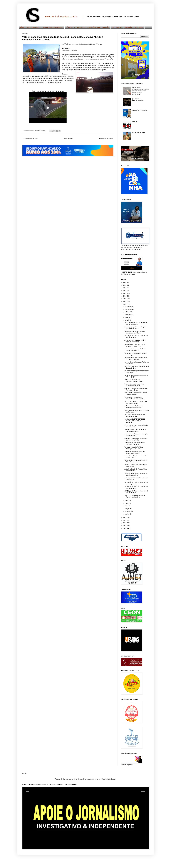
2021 (125, 296)
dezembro (128, 306)
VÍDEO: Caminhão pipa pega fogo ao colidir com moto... (136, 474)
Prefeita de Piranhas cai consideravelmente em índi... (134, 380)
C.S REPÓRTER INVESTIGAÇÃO (98, 27)
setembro (128, 315)
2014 (125, 525)
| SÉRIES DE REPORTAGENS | (138, 99)
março (127, 508)
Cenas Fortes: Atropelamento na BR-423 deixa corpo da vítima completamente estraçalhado (140, 91)
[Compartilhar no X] (55, 131)
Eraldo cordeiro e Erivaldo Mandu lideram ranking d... (135, 430)
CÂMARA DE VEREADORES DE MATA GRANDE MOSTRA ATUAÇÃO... (134, 420)
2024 (125, 288)
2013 (125, 528)
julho (126, 320)
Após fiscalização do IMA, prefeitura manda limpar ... (135, 470)
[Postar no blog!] (53, 131)
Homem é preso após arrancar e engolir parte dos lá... (134, 452)
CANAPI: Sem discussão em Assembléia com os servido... (134, 398)
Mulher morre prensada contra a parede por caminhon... (134, 332)
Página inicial (68, 138)
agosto (127, 317)
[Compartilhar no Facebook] (57, 131)
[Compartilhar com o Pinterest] (59, 131)
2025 (125, 285)
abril (126, 506)
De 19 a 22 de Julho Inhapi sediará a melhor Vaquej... (136, 426)
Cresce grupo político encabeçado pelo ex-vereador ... (135, 327)
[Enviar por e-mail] (50, 131)
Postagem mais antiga (106, 138)
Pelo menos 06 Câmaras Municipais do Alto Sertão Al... (135, 323)
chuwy (99, 779)
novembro (128, 309)
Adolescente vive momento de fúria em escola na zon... (135, 349)
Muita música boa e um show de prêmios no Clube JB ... (134, 345)
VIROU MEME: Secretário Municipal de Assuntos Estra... (135, 393)
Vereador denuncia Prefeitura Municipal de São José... (133, 448)
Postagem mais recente (30, 138)
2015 (125, 523)
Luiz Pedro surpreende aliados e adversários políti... (134, 415)
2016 (125, 520)
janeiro (127, 514)
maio (126, 503)
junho (127, 500)
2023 (125, 290)
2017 (125, 517)
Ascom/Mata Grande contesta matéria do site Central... (136, 456)
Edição (24, 773)
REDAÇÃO (128, 27)
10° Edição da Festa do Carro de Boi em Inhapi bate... (136, 336)
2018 (125, 304)
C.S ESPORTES (117, 27)
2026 (125, 282)
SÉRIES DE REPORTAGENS (75, 27)
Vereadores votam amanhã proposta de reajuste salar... (136, 402)
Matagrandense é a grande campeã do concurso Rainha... (135, 358)
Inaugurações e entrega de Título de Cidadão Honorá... (135, 461)
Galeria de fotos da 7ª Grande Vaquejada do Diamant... (133, 406)
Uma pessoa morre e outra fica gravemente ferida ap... (134, 384)
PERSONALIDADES (33, 27)
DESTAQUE (139, 27)
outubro (127, 312)
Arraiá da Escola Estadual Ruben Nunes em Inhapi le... (135, 496)
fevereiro (128, 511)
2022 (125, 293)
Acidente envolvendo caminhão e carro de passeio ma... (135, 341)
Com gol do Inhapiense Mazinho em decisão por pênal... (135, 439)
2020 (125, 299)
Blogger (113, 779)
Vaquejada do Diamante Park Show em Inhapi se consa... (135, 354)
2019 (125, 301)
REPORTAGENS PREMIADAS (53, 27)
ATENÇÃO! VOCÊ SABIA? (140, 110)
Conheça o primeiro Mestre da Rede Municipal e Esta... (136, 389)
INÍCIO (22, 27)
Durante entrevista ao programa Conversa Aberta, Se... (134, 443)
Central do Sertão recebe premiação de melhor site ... (136, 434)
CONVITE (135, 121)
